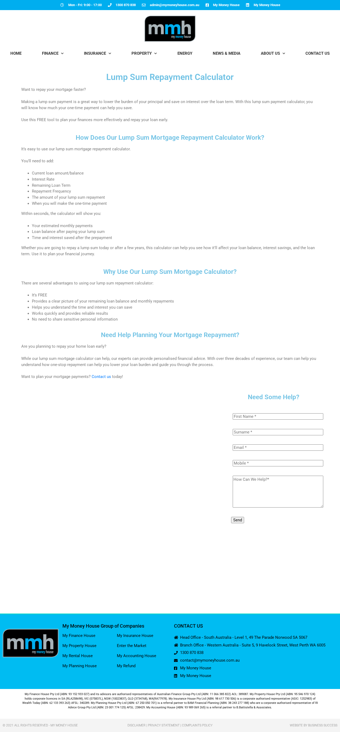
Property (141, 53)
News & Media (226, 53)
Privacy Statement (164, 725)
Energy (184, 53)
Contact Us (317, 53)
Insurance (95, 53)
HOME (16, 53)
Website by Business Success (313, 725)
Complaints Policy (197, 725)
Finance (50, 53)
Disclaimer (137, 725)
